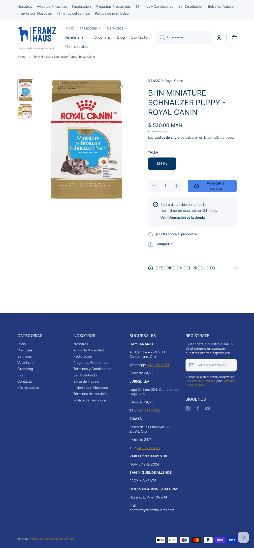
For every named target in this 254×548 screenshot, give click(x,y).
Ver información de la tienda (182, 217)
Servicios (24, 356)
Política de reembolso (90, 400)
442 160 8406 (148, 448)
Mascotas (24, 350)
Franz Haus (36, 539)
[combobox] (184, 37)
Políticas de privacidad (200, 381)
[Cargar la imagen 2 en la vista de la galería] (25, 112)
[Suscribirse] (230, 365)
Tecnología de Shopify (59, 539)
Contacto (24, 381)
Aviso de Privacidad (88, 350)
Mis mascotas (28, 388)
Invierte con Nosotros (90, 388)
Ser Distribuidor (85, 375)
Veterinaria (25, 363)
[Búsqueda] (160, 37)
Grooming (25, 369)
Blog (20, 375)
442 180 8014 (158, 365)
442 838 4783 (148, 411)
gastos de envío (167, 137)
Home (21, 56)
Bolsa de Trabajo (86, 381)
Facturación (82, 356)
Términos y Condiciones (92, 369)
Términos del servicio (90, 394)
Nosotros (80, 344)
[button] (234, 37)
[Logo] (37, 37)
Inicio (21, 344)
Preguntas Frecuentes (90, 363)
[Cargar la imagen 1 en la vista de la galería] (25, 90)
